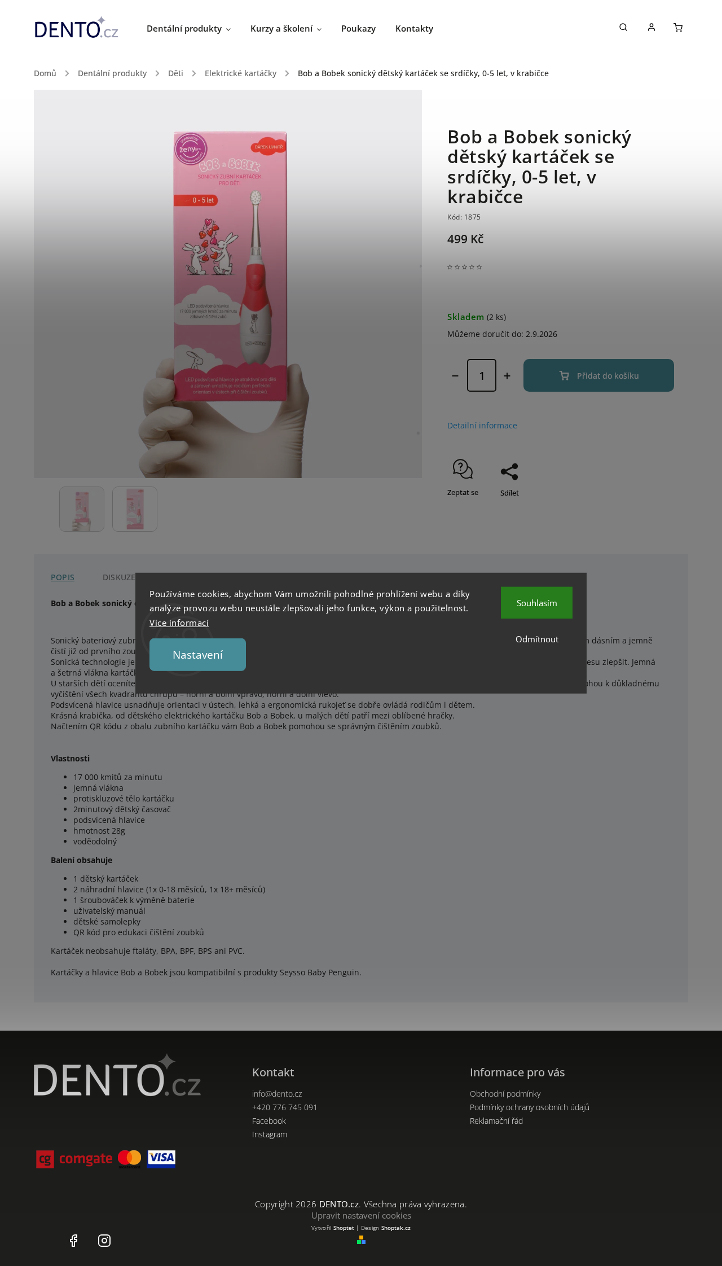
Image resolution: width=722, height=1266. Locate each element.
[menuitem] (198, 28)
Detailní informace (482, 425)
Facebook (269, 1120)
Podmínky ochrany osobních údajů (529, 1107)
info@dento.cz (277, 1093)
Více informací (179, 622)
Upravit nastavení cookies (361, 1215)
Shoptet (343, 1228)
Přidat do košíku (608, 375)
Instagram (269, 1134)
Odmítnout (537, 638)
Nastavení (198, 654)
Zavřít (638, 512)
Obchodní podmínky (505, 1093)
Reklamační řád (496, 1120)
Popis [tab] (62, 577)
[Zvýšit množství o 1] (507, 376)
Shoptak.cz (396, 1228)
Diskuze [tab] (119, 577)
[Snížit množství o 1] (455, 376)
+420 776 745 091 (285, 1107)
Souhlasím (537, 602)
